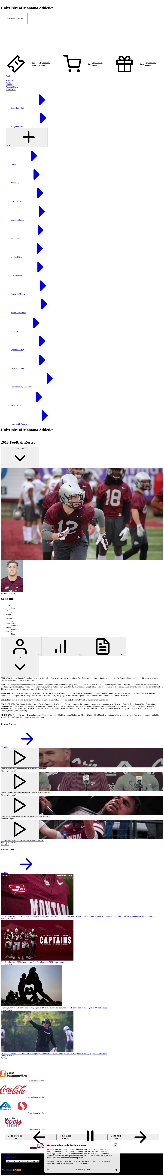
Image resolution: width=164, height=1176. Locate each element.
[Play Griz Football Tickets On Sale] (20, 829)
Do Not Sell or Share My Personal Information (23, 1161)
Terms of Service (12, 1154)
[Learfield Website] (10, 1167)
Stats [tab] (81, 655)
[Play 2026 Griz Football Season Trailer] (20, 805)
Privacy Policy (11, 1157)
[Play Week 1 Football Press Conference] (20, 781)
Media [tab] (123, 655)
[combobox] (20, 457)
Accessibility (10, 1159)
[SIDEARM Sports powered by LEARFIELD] (11, 1174)
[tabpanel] (82, 698)
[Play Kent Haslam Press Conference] (20, 757)
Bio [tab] (39, 655)
